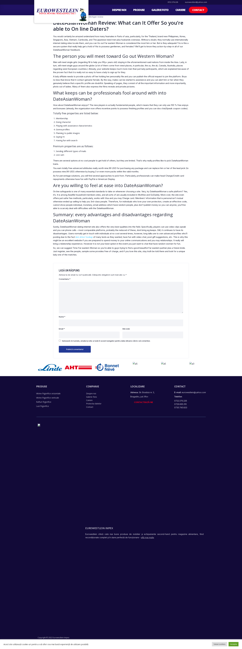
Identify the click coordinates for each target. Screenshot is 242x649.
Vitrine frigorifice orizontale (48, 393)
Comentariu (64, 279)
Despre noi (119, 10)
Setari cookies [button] (219, 644)
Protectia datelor (93, 403)
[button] (198, 10)
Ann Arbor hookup (84, 237)
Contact (89, 407)
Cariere (180, 10)
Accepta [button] (233, 644)
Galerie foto (160, 10)
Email (62, 329)
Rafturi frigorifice (43, 402)
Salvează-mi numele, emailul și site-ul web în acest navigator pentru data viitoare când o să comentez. (106, 341)
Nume (62, 317)
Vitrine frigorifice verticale (47, 397)
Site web (126, 329)
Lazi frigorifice (42, 406)
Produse (139, 10)
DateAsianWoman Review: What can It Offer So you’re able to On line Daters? (118, 25)
